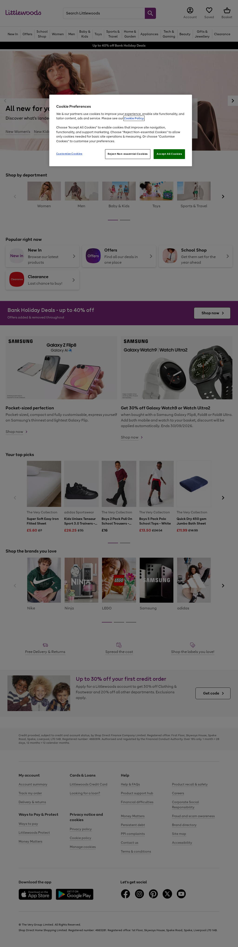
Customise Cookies (69, 154)
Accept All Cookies (169, 154)
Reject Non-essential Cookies (128, 154)
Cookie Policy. (134, 118)
